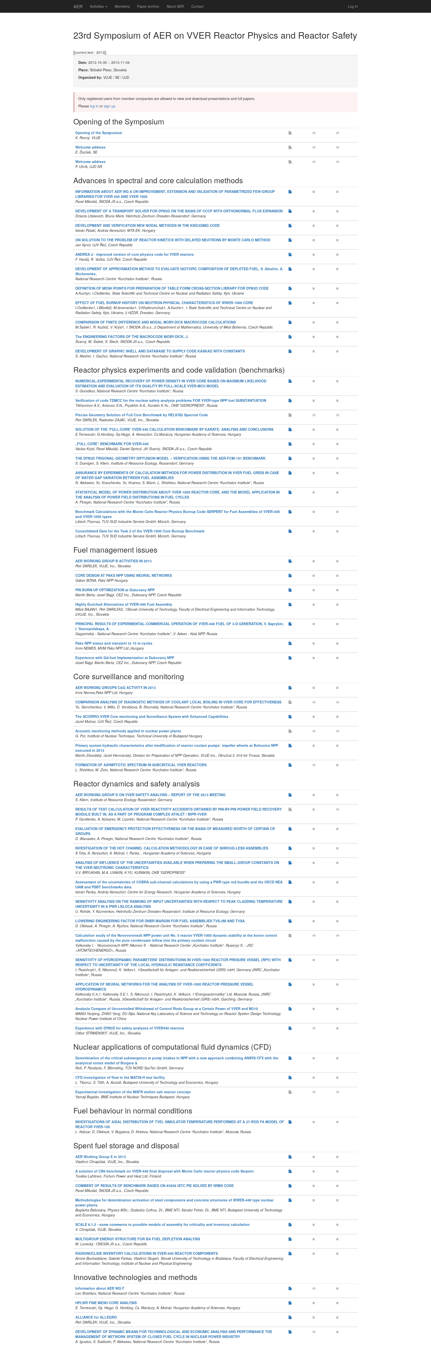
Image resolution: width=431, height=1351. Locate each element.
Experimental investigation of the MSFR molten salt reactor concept (133, 1091)
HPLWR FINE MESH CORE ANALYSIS (106, 1302)
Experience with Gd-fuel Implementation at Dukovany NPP (124, 657)
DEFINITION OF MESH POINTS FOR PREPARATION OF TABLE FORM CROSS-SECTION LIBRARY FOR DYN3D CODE (172, 288)
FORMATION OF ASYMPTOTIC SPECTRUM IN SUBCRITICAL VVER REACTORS (141, 764)
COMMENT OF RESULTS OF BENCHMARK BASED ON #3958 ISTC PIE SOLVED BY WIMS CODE (154, 1185)
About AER (175, 6)
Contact (197, 6)
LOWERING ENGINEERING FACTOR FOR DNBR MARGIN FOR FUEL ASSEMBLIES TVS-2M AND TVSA (160, 920)
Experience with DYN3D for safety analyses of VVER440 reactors (129, 1027)
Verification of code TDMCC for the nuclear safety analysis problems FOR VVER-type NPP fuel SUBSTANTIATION (170, 400)
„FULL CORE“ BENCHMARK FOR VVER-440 (112, 443)
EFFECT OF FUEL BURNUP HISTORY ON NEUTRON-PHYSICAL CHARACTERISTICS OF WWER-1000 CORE (164, 302)
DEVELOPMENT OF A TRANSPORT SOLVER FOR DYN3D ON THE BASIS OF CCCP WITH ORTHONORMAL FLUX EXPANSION (179, 210)
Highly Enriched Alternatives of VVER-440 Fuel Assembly (123, 604)
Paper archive (148, 6)
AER (78, 6)
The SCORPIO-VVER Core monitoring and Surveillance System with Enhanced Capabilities (151, 716)
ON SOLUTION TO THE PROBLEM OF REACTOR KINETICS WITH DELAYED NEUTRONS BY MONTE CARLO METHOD (172, 239)
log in (94, 105)
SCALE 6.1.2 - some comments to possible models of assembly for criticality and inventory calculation (162, 1224)
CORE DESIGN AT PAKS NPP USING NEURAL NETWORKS (123, 575)
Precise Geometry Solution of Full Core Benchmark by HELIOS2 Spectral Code (141, 414)
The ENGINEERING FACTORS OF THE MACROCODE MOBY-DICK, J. (132, 336)
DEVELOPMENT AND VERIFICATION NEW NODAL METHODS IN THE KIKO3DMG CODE (147, 225)
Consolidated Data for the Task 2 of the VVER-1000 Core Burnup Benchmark (140, 530)
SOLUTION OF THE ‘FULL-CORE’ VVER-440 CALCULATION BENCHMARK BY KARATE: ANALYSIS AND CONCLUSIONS (174, 429)
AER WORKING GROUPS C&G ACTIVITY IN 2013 (115, 687)
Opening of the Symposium (98, 132)
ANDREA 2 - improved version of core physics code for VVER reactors (134, 254)
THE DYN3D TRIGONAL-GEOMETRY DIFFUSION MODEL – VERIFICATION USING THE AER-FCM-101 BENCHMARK (170, 458)
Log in (353, 6)
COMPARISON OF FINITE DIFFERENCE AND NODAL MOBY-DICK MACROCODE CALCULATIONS (155, 322)
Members (122, 6)
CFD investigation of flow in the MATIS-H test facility (120, 1077)
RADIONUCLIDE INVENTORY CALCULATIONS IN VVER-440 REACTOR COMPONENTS (146, 1253)
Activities (97, 6)
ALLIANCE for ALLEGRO (96, 1317)
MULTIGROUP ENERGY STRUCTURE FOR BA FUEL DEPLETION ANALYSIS (137, 1238)
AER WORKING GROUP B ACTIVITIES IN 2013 (113, 560)
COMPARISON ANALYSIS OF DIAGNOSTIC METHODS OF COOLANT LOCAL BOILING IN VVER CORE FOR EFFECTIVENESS (178, 701)
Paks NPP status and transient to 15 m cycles (113, 643)
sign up (109, 105)
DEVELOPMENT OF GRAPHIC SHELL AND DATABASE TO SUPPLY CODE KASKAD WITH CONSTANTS (160, 350)
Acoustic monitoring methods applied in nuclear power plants (128, 730)
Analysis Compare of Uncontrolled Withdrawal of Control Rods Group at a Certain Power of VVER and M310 (166, 1008)
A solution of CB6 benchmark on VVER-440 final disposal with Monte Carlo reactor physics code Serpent (164, 1171)
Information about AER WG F (99, 1288)
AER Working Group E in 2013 (100, 1156)
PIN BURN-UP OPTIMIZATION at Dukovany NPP (115, 589)
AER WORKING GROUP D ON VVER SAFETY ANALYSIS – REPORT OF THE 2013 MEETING (150, 794)
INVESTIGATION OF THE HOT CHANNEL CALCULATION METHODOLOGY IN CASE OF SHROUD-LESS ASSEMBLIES (171, 847)
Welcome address (90, 147)
